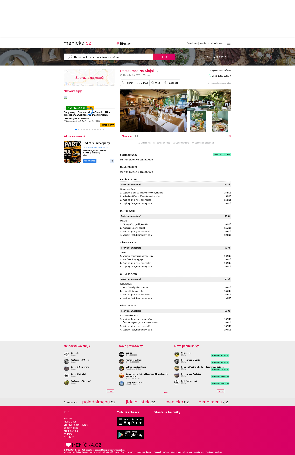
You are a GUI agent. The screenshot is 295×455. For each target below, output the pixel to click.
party (106, 143)
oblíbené (193, 43)
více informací (89, 161)
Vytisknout (145, 143)
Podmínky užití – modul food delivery (136, 452)
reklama (68, 434)
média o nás (70, 421)
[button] (76, 129)
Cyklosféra (186, 353)
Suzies (129, 353)
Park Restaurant (189, 381)
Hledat (163, 57)
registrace (204, 43)
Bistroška (75, 353)
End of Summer (93, 143)
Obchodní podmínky (73, 452)
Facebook (173, 82)
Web (157, 82)
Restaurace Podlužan (191, 374)
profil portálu (71, 431)
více (110, 391)
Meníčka (127, 136)
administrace (217, 43)
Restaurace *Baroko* (81, 381)
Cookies (115, 452)
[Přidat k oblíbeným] (158, 70)
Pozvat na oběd (163, 143)
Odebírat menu (182, 143)
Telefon (129, 82)
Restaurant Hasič (134, 360)
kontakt (68, 418)
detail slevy (108, 125)
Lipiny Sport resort (135, 382)
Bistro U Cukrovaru (80, 367)
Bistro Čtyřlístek (78, 374)
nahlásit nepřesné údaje (221, 83)
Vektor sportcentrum (136, 367)
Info (137, 136)
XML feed (69, 437)
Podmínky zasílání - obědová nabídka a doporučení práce (179, 452)
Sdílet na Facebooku (204, 143)
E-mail (144, 82)
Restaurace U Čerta (80, 360)
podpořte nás (71, 427)
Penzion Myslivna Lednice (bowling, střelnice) (94, 152)
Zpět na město (221, 70)
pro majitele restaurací (76, 424)
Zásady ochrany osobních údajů (97, 452)
